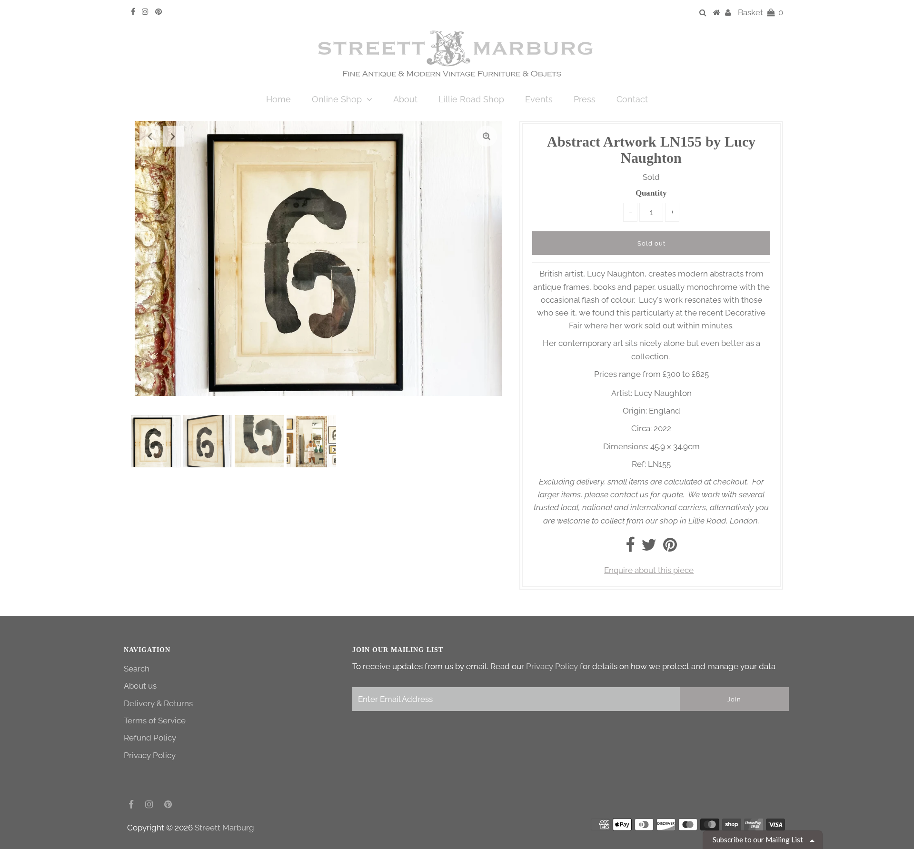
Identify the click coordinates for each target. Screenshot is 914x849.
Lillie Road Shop (471, 99)
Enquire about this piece (649, 570)
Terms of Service (155, 720)
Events (539, 99)
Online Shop (337, 99)
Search (136, 668)
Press (585, 99)
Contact (632, 99)
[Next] (173, 136)
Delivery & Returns (158, 703)
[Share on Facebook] (630, 548)
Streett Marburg (224, 827)
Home (278, 99)
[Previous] (149, 136)
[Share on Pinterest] (670, 548)
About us (140, 686)
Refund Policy (150, 737)
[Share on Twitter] (648, 548)
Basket (760, 12)
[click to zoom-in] (486, 136)
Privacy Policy (150, 755)
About (405, 99)
